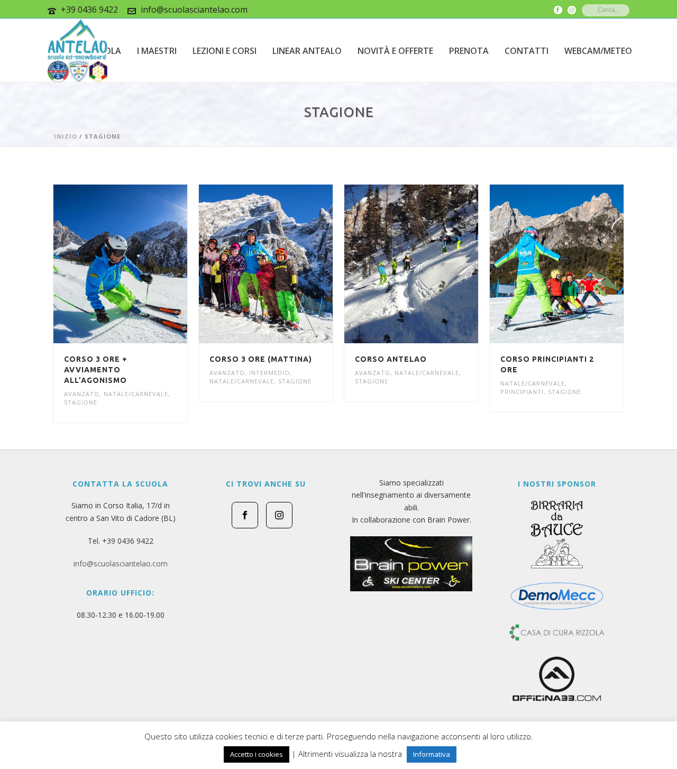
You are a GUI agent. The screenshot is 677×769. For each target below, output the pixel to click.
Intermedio (269, 373)
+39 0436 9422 (89, 9)
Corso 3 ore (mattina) (260, 359)
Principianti (522, 392)
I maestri (157, 51)
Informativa (431, 754)
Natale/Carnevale (136, 394)
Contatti (526, 51)
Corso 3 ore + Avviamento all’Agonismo (95, 370)
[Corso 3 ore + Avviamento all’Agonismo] (139, 264)
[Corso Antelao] (430, 264)
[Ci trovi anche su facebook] (245, 515)
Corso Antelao (391, 359)
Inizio (65, 136)
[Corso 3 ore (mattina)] (285, 264)
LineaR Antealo (307, 51)
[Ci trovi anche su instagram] (279, 515)
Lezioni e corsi (225, 51)
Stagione (80, 402)
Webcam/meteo (598, 51)
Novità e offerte (395, 51)
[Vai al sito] (411, 563)
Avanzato (81, 394)
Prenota (469, 51)
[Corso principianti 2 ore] (576, 264)
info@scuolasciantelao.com (194, 9)
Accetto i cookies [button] (256, 754)
